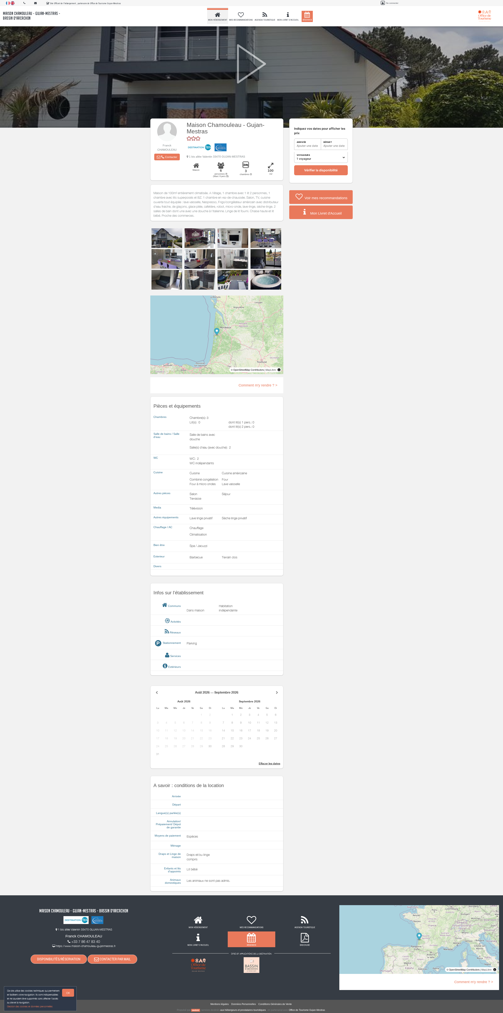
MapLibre (271, 369)
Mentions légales (219, 1004)
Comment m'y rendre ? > (258, 385)
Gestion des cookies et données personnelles (30, 1006)
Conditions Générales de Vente (275, 1004)
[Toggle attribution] (279, 369)
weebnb (195, 1010)
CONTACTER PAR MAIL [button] (115, 959)
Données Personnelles (243, 1004)
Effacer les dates (269, 763)
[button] (167, 157)
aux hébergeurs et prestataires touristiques (243, 1010)
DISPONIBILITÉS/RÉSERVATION (58, 959)
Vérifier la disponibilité (321, 170)
